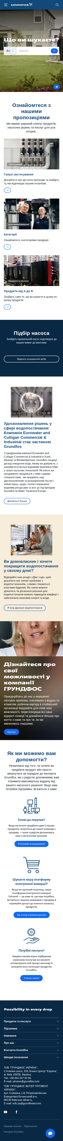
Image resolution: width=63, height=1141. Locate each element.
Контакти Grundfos (16, 1050)
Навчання (10, 1035)
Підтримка (10, 1028)
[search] (57, 5)
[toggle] (6, 5)
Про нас (9, 1043)
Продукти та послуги (17, 1021)
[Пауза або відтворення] (56, 86)
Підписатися (30, 1126)
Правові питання (12, 1126)
